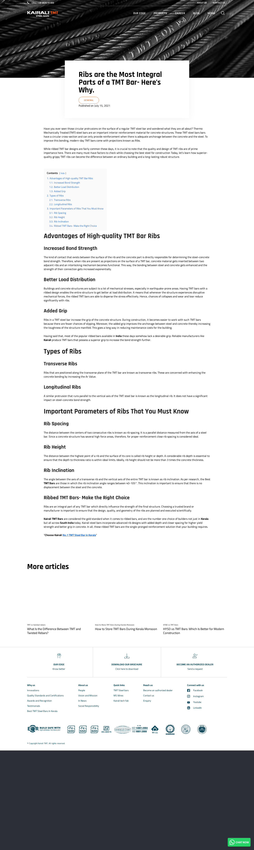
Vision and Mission (87, 695)
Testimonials (33, 706)
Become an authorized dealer (158, 690)
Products (160, 13)
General (89, 100)
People (81, 690)
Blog (196, 13)
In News (82, 700)
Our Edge (139, 13)
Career (180, 13)
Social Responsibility (88, 706)
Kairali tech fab (121, 700)
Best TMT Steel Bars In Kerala (42, 711)
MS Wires (118, 695)
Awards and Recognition (39, 700)
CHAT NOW (242, 842)
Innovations (33, 690)
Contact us (148, 695)
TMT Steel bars (121, 690)
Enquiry (147, 700)
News (211, 13)
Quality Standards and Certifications (45, 695)
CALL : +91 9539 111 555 (43, 2)
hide (63, 173)
